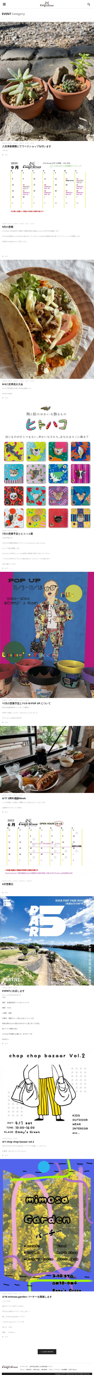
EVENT (32, 143)
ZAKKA (27, 700)
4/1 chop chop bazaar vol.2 (18, 1141)
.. (2, 888)
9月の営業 (7, 226)
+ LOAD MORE (47, 1351)
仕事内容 (28, 1369)
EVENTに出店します (13, 990)
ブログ (51, 1369)
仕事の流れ (36, 1369)
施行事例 (44, 1369)
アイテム (57, 1369)
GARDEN (29, 881)
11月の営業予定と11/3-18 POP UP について (26, 703)
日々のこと (22, 1293)
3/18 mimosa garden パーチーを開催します (27, 1296)
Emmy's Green (7, 143)
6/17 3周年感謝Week (14, 798)
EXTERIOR (22, 881)
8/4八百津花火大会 (12, 384)
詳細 (3, 997)
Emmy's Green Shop (21, 143)
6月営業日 (7, 884)
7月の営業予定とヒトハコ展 (17, 533)
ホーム (22, 1369)
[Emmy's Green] (47, 4)
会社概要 (64, 1369)
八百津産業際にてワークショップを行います (26, 146)
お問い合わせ (73, 1369)
